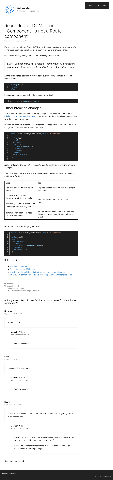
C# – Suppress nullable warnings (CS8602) (23, 291)
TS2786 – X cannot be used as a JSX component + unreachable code (41, 275)
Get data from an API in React (23, 269)
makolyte (23, 8)
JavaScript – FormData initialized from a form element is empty (38, 272)
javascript (10, 286)
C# (98, 5)
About (90, 5)
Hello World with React (20, 266)
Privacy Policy (105, 476)
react (17, 286)
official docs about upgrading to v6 (20, 116)
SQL (104, 5)
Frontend (10, 283)
